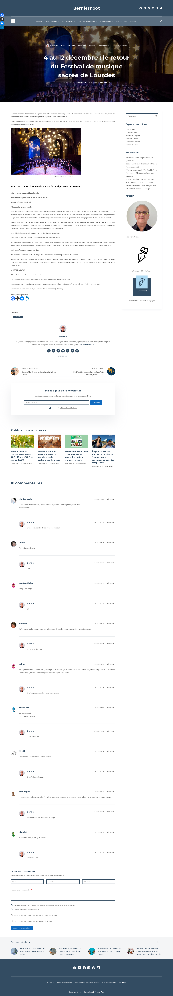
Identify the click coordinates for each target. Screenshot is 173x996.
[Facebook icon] (49, 351)
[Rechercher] (161, 21)
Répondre (110, 499)
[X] (17, 298)
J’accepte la (64, 408)
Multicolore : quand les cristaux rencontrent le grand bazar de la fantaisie (149, 951)
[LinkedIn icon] (53, 351)
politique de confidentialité (68, 408)
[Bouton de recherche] (156, 116)
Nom (15, 881)
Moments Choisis (132, 138)
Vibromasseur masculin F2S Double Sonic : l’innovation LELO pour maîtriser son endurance (142, 173)
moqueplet (24, 792)
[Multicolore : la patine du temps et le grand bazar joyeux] (91, 951)
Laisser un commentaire (21, 928)
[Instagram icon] (67, 351)
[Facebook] (140, 8)
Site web (87, 881)
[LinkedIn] (157, 8)
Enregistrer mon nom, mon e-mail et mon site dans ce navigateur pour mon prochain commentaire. (45, 905)
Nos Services (121, 21)
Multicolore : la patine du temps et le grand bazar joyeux (109, 951)
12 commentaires (107, 466)
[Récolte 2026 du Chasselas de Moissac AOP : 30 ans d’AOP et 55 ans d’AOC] (22, 441)
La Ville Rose (131, 129)
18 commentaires (120, 46)
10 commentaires (26, 463)
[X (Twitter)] (145, 8)
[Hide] (1, 32)
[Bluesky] (22, 298)
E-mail (51, 881)
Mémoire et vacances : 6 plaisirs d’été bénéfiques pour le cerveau (70, 951)
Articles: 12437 (63, 356)
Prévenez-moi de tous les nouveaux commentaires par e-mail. (36, 915)
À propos (50, 982)
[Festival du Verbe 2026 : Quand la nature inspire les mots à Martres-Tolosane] (76, 441)
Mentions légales (64, 982)
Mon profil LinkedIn (86, 344)
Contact (133, 21)
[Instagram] (149, 8)
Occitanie (106, 46)
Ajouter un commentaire (22, 889)
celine (22, 664)
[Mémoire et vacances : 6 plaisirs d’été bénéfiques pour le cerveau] (52, 951)
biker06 (23, 832)
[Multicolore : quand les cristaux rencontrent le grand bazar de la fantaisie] (130, 951)
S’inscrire (96, 402)
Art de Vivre (67, 21)
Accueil (39, 21)
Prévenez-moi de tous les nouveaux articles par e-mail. (34, 921)
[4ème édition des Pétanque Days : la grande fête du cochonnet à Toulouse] (49, 441)
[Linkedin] (27, 298)
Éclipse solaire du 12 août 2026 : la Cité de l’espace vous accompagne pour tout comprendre (103, 457)
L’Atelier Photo (131, 132)
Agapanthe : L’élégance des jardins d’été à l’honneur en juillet (32, 951)
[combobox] (140, 115)
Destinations (51, 21)
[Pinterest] (153, 8)
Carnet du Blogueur (133, 141)
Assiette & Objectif (133, 135)
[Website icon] (58, 351)
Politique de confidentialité (87, 982)
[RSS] (161, 8)
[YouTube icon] (77, 351)
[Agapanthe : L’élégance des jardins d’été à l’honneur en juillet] (14, 951)
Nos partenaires (109, 982)
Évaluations (105, 21)
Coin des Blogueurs (86, 21)
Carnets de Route (132, 144)
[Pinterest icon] (72, 351)
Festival (19, 317)
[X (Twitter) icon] (63, 351)
